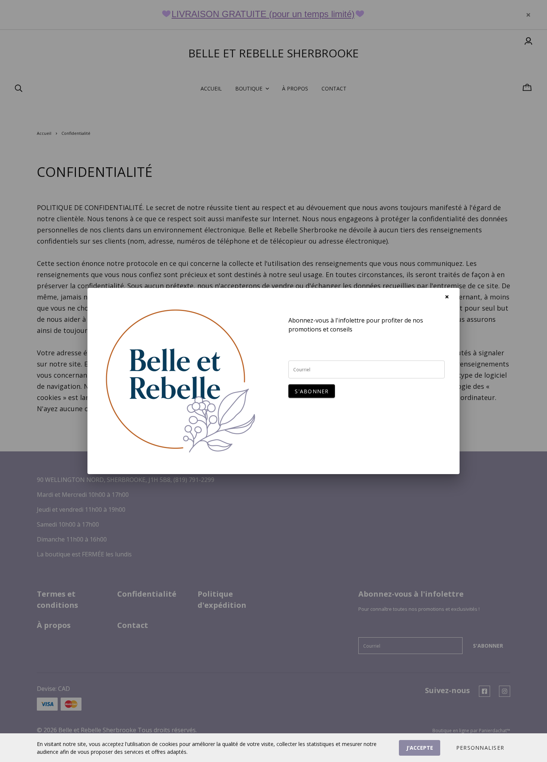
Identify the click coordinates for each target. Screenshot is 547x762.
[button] (480, 748)
